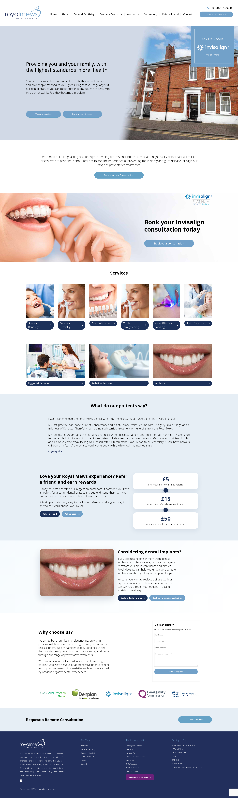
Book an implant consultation (167, 598)
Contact (187, 14)
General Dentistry (84, 14)
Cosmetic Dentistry (111, 14)
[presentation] (41, 437)
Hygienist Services (38, 383)
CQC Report (131, 760)
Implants (160, 383)
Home (53, 14)
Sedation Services (101, 383)
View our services (43, 114)
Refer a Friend (170, 14)
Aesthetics (133, 14)
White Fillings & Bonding (164, 325)
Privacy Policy (131, 753)
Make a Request (195, 719)
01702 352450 (222, 8)
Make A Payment (133, 771)
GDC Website (131, 764)
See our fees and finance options (119, 175)
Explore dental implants (133, 598)
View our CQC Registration (140, 777)
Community (151, 14)
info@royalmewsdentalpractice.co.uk (187, 767)
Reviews (84, 760)
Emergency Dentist (134, 745)
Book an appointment (216, 14)
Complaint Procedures (135, 756)
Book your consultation (169, 243)
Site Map (130, 749)
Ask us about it (72, 514)
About (65, 14)
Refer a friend (50, 514)
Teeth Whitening (101, 323)
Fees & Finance (132, 767)
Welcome (84, 745)
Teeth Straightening (131, 325)
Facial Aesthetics (196, 323)
